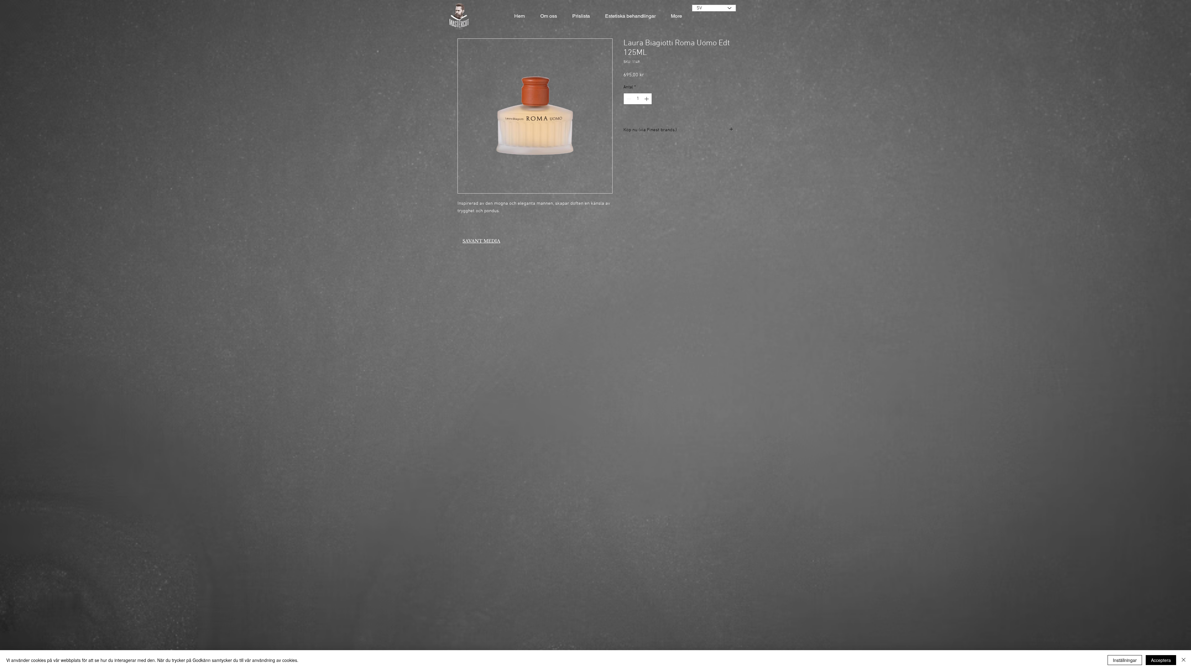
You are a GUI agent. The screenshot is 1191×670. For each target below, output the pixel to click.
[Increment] (647, 98)
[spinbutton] (637, 98)
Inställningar (1125, 660)
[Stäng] (1183, 660)
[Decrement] (628, 98)
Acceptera (1161, 660)
